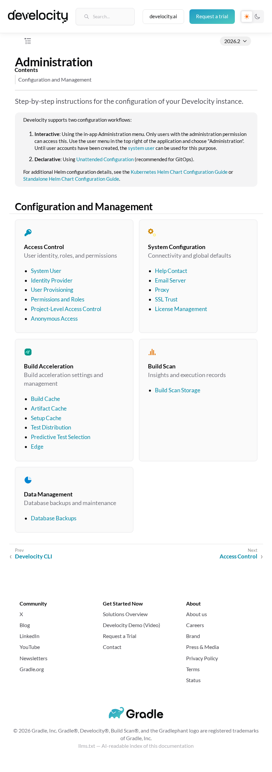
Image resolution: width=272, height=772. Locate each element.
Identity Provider (51, 280)
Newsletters (33, 658)
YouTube (30, 647)
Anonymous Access (54, 318)
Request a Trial (119, 636)
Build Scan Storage (177, 390)
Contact (112, 647)
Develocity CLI (33, 556)
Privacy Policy (202, 658)
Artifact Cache (48, 408)
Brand (193, 636)
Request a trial (212, 16)
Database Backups (53, 517)
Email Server (170, 280)
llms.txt (86, 745)
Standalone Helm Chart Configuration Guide (71, 179)
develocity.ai (163, 16)
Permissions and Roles (57, 299)
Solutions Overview (125, 614)
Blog (25, 625)
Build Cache (45, 398)
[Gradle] (136, 712)
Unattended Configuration (105, 159)
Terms (193, 669)
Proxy (162, 290)
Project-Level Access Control (66, 309)
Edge (37, 446)
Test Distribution (51, 427)
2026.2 (232, 41)
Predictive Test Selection (60, 436)
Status (193, 680)
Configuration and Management (55, 79)
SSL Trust (166, 299)
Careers (195, 625)
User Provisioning (52, 290)
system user (141, 148)
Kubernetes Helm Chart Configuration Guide (179, 172)
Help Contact (171, 270)
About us (196, 614)
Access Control (238, 556)
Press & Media (202, 647)
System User (46, 270)
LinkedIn (29, 636)
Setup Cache (46, 417)
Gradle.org (32, 669)
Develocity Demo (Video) (131, 625)
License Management (181, 309)
